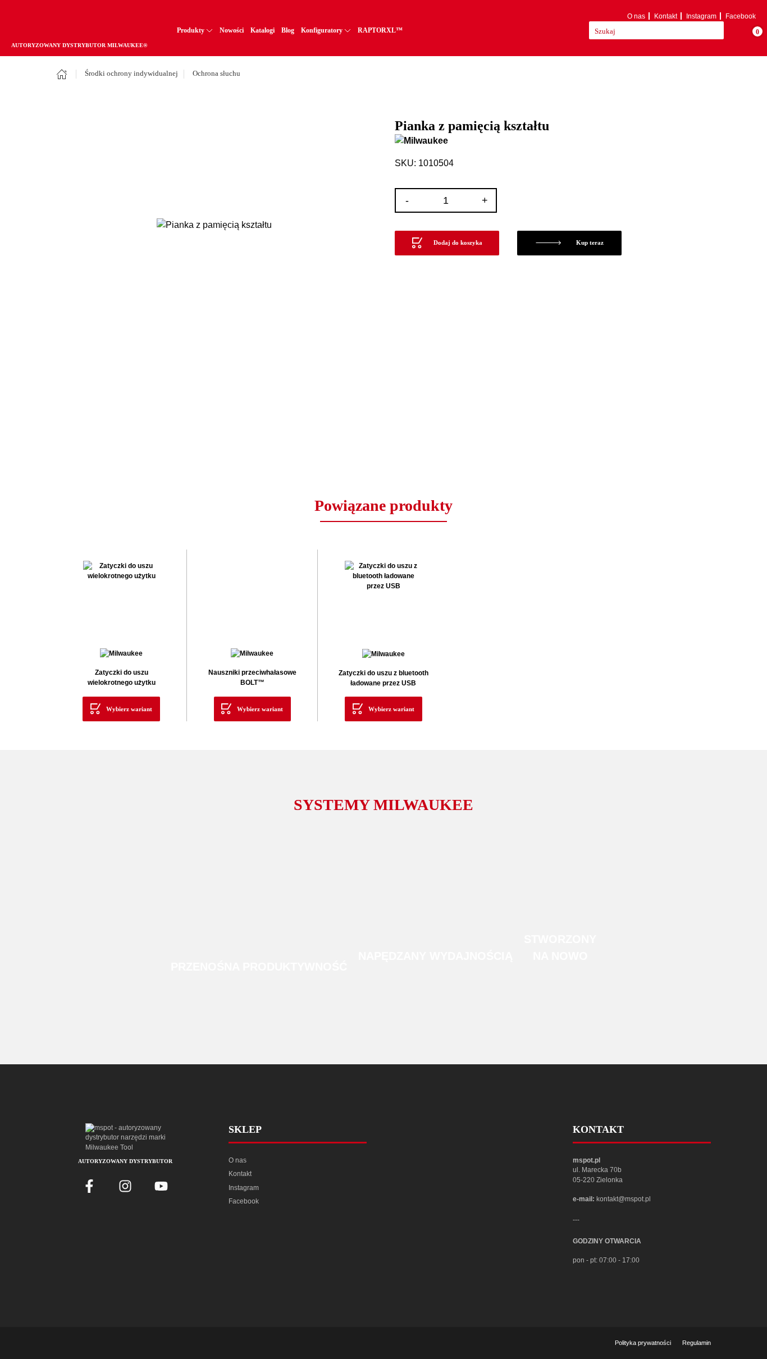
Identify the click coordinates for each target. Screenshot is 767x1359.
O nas (636, 16)
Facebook (740, 16)
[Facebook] (89, 1186)
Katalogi (262, 30)
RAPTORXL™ (380, 30)
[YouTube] (161, 1186)
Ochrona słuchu (216, 73)
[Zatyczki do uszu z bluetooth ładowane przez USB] (383, 599)
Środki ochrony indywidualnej (131, 73)
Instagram (701, 16)
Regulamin (696, 1342)
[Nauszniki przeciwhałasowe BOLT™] (252, 599)
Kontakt (665, 16)
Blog (287, 30)
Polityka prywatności (643, 1342)
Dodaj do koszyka (457, 242)
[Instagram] (125, 1186)
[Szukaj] (730, 30)
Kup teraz (590, 242)
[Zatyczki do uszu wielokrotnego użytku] (121, 599)
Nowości (232, 30)
